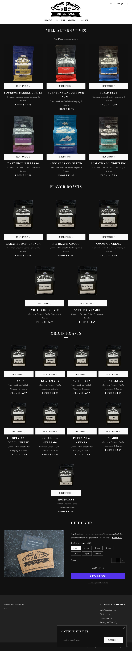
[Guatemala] (50, 356)
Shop (57, 20)
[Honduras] (66, 475)
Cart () (120, 3)
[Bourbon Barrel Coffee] (23, 63)
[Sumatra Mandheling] (108, 134)
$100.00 (98, 553)
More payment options (98, 582)
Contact (84, 20)
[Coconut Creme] (108, 214)
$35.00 (108, 548)
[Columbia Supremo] (50, 413)
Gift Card (81, 522)
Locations (48, 20)
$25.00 (86, 548)
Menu (63, 20)
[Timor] (113, 413)
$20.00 (75, 548)
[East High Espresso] (23, 134)
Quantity (75, 560)
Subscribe (112, 640)
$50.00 (75, 553)
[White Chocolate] (44, 280)
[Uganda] (19, 356)
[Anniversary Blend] (66, 134)
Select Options (22, 86)
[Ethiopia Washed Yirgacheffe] (19, 413)
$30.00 (97, 548)
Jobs (5, 608)
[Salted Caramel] (87, 280)
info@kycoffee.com (108, 610)
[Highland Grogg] (66, 214)
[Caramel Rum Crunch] (23, 214)
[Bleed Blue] (108, 63)
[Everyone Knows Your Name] (66, 63)
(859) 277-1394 (105, 614)
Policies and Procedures (14, 604)
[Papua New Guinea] (82, 413)
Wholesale (72, 20)
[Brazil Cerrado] (82, 356)
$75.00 (86, 553)
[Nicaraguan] (113, 356)
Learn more (117, 537)
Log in (112, 3)
